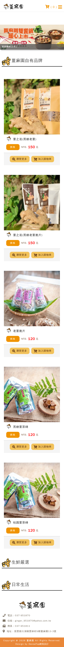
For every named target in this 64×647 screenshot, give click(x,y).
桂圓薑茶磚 (20, 522)
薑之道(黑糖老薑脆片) (27, 235)
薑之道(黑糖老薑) (24, 139)
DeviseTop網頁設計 (39, 644)
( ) (53, 6)
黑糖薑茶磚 (20, 426)
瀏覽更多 (21, 158)
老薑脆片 (19, 331)
